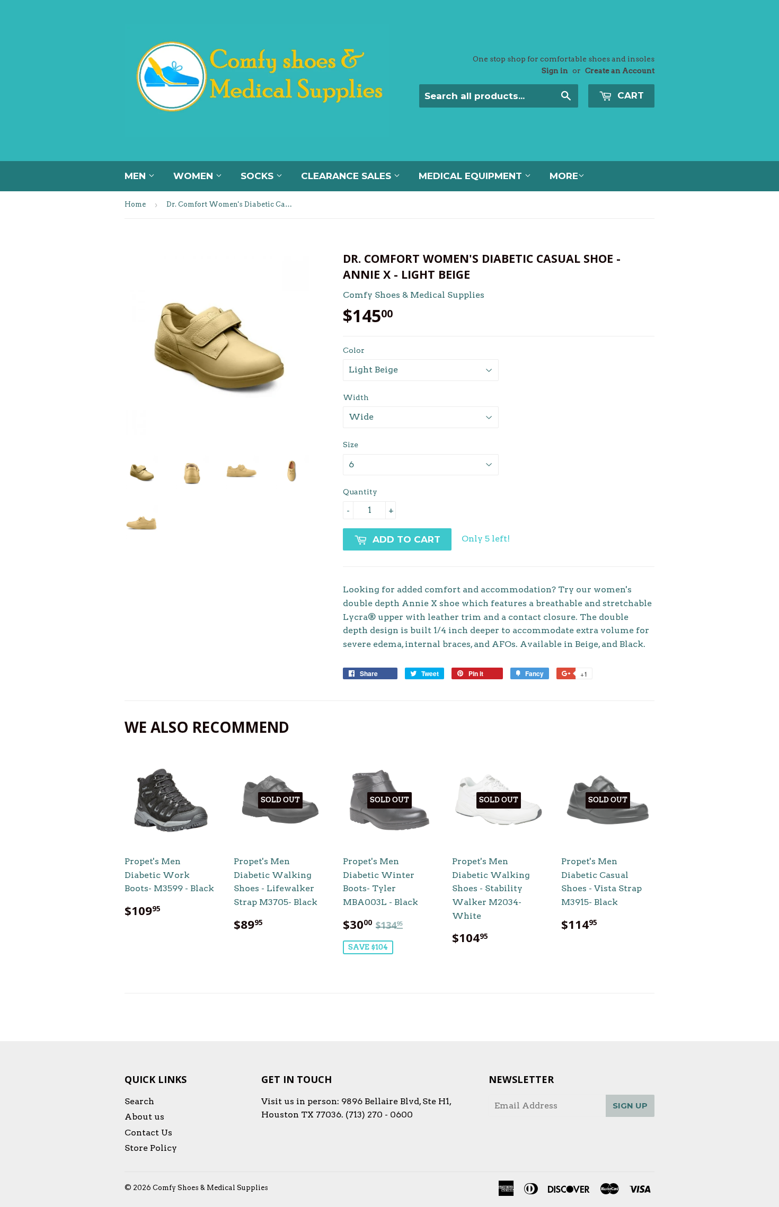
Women (194, 176)
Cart (629, 95)
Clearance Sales (347, 176)
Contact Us (148, 1133)
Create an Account (619, 70)
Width (356, 397)
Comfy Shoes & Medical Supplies (210, 1188)
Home (135, 204)
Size (350, 444)
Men (136, 176)
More (564, 176)
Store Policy (151, 1148)
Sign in (555, 70)
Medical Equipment (472, 176)
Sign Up (630, 1105)
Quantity (360, 491)
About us (144, 1117)
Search (139, 1101)
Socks (258, 176)
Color (354, 350)
